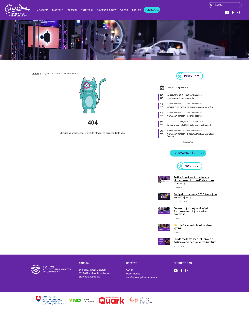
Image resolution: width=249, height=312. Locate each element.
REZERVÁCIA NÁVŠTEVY (188, 153)
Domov (35, 73)
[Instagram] (238, 12)
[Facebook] (233, 12)
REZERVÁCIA (152, 9)
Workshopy (86, 9)
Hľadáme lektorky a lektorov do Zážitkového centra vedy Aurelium (195, 240)
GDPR (129, 270)
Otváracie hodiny (107, 9)
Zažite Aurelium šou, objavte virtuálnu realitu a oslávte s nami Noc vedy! (194, 180)
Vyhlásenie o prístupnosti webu (142, 277)
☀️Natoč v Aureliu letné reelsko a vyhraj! (194, 226)
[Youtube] (227, 12)
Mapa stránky (133, 273)
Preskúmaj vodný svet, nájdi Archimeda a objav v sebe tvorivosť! (191, 211)
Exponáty (57, 9)
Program (72, 9)
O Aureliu (42, 9)
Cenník (124, 9)
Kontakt (136, 9)
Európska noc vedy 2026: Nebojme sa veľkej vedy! (195, 196)
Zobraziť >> (187, 142)
